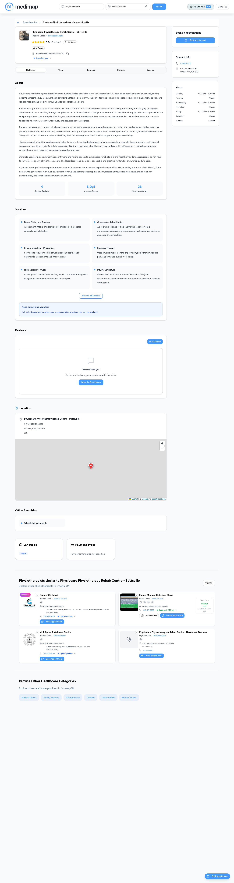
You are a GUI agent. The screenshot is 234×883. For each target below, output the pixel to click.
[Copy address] (67, 54)
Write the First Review (91, 382)
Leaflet (134, 499)
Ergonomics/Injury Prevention (39, 247)
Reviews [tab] (121, 70)
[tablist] (91, 70)
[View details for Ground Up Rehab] (67, 609)
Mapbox (145, 499)
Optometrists (108, 697)
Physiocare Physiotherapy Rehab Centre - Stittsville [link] (66, 22)
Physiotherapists (30, 22)
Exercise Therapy (106, 247)
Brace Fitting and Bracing (37, 222)
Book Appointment (198, 40)
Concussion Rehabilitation (110, 222)
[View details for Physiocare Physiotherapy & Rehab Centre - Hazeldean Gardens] (167, 646)
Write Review (155, 341)
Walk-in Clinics (28, 697)
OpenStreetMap (159, 499)
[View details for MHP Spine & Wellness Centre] (67, 646)
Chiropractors (73, 697)
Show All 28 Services (91, 295)
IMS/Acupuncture (106, 269)
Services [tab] (91, 70)
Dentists (91, 697)
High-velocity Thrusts (35, 269)
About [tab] (61, 70)
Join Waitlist (151, 615)
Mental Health (129, 697)
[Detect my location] (146, 6)
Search (159, 6)
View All (208, 583)
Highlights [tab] (30, 70)
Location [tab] (151, 70)
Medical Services (60, 598)
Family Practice (51, 697)
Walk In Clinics (157, 598)
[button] (90, 466)
